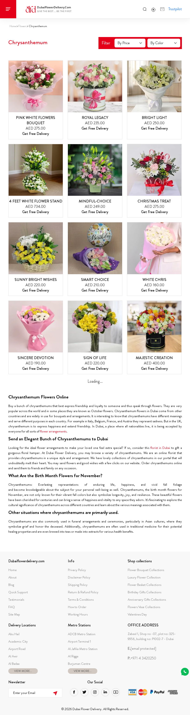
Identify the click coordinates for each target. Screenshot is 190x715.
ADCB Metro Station (81, 634)
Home (13, 26)
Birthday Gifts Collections (144, 592)
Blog (11, 584)
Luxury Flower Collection (144, 577)
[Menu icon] (8, 9)
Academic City (18, 641)
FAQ (11, 607)
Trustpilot (175, 9)
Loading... (95, 381)
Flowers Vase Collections (144, 607)
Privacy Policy (77, 570)
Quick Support (18, 592)
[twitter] (84, 692)
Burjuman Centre (79, 663)
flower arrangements (53, 431)
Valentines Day (137, 614)
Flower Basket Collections (144, 584)
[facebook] (74, 692)
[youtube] (116, 692)
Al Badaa (13, 663)
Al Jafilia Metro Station (83, 649)
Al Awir (13, 656)
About (12, 577)
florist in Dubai (160, 447)
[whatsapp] (185, 672)
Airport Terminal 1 (79, 641)
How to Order (77, 607)
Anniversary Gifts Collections (147, 599)
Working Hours (78, 614)
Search (144, 9)
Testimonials (16, 599)
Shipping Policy (78, 584)
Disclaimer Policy (79, 577)
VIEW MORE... (23, 671)
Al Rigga (73, 656)
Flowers (22, 26)
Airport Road (16, 649)
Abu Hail (13, 634)
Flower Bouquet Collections (146, 570)
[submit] (55, 693)
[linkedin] (105, 692)
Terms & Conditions (81, 599)
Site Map (14, 614)
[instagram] (95, 692)
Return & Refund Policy (83, 592)
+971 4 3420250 (142, 658)
